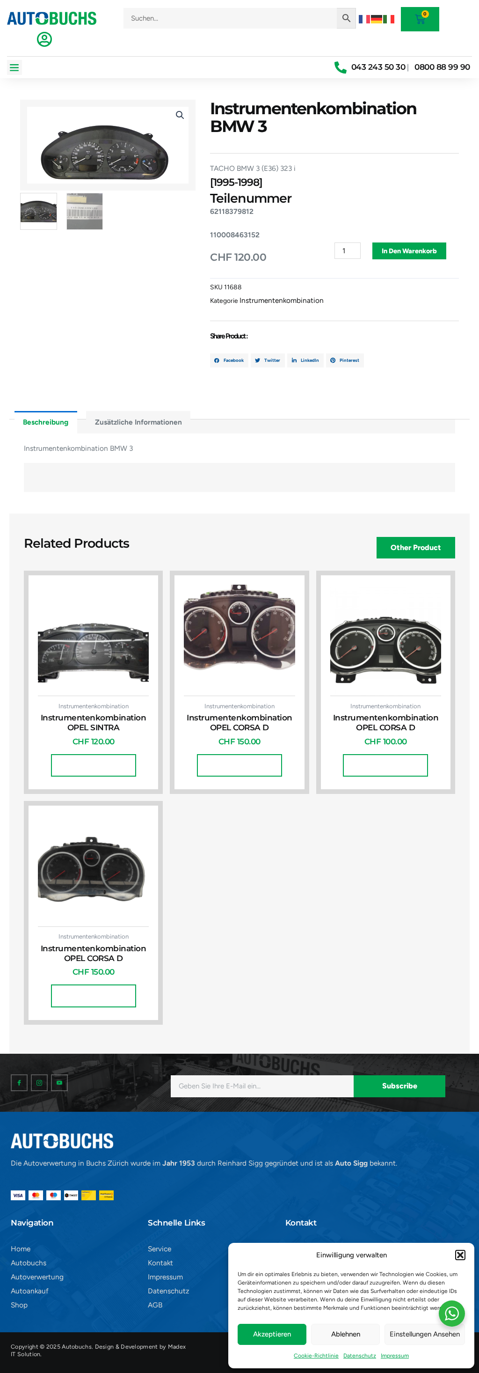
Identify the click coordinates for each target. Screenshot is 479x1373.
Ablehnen (345, 1334)
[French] (365, 18)
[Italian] (389, 18)
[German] (377, 18)
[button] (460, 1255)
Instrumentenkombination (282, 300)
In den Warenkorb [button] (93, 765)
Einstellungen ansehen (425, 1334)
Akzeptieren (272, 1334)
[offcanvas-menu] (44, 39)
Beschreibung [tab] (45, 422)
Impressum (395, 1355)
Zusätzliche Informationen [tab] (138, 422)
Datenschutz (359, 1355)
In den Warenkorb (409, 251)
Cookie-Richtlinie (316, 1355)
